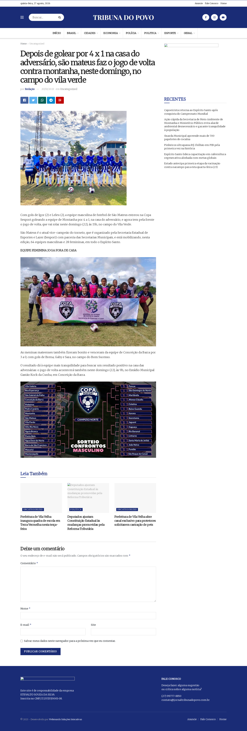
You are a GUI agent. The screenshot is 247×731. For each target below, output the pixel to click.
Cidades (89, 33)
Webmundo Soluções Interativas (65, 719)
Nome (25, 608)
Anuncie (199, 3)
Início (57, 33)
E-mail (25, 624)
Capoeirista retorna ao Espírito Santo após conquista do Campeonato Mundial (191, 112)
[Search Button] (60, 17)
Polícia (131, 33)
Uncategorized (36, 43)
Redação (30, 89)
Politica (150, 33)
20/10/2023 (47, 89)
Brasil (71, 33)
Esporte (170, 33)
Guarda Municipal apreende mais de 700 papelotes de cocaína (189, 137)
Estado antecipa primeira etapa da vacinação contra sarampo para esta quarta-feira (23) (192, 165)
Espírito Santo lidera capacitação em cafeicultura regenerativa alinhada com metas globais (195, 156)
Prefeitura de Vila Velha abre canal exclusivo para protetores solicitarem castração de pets (135, 521)
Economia (110, 33)
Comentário (29, 563)
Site (93, 624)
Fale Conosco (211, 3)
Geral (188, 33)
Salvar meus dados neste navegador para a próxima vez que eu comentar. (70, 641)
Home (223, 3)
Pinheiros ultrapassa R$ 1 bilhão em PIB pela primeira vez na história (192, 146)
